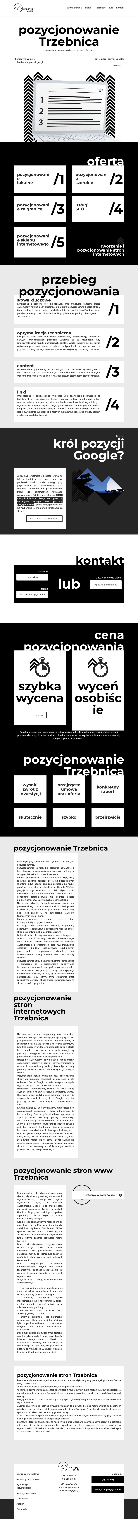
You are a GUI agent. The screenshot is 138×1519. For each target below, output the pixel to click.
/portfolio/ (22, 1498)
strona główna (74, 7)
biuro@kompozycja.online (32, 594)
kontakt (120, 7)
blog (111, 7)
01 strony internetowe (27, 1474)
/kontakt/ (21, 1509)
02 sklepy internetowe (28, 1479)
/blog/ (20, 1504)
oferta (88, 7)
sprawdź (117, 65)
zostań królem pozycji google (44, 518)
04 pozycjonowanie (26, 1493)
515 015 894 (32, 577)
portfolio (101, 7)
